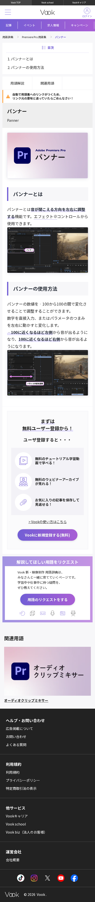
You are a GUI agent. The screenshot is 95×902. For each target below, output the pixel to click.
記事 (9, 25)
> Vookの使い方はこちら (47, 521)
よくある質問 (16, 744)
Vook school (47, 2)
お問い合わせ (16, 736)
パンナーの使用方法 (27, 67)
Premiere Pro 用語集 (34, 37)
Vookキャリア (79, 2)
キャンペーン (79, 25)
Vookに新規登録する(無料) (47, 535)
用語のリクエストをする (48, 599)
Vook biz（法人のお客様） (26, 832)
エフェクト (43, 216)
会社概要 (12, 859)
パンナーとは (22, 58)
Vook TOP (15, 2)
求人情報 (53, 25)
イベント (29, 25)
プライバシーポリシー (23, 780)
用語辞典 (7, 37)
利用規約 (12, 772)
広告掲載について (19, 728)
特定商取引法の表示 (21, 788)
